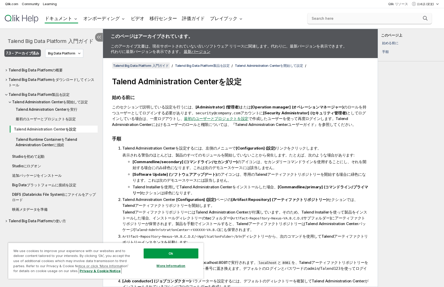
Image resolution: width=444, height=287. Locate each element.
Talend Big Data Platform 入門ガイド (51, 41)
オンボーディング (101, 18)
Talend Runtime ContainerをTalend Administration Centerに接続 (46, 142)
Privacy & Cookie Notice (100, 271)
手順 (385, 52)
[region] (105, 261)
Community (31, 4)
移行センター (163, 18)
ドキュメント (58, 18)
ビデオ (137, 18)
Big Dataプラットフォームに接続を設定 (44, 185)
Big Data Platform (61, 53)
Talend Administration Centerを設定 (45, 129)
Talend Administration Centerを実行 (46, 109)
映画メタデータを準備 (30, 209)
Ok (171, 253)
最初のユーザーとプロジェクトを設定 (46, 119)
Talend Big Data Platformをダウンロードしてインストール (51, 82)
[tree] (51, 144)
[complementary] (411, 158)
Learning (50, 4)
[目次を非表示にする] (99, 37)
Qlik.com (11, 4)
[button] (425, 18)
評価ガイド (193, 18)
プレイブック (223, 18)
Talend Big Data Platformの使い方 (37, 221)
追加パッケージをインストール (37, 175)
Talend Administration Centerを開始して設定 (50, 102)
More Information (170, 266)
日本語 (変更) (426, 4)
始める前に (390, 43)
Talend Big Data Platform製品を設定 (39, 94)
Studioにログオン (26, 166)
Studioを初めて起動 (28, 156)
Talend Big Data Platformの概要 (35, 70)
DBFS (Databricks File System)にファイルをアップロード (54, 197)
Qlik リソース (398, 4)
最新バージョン (197, 51)
